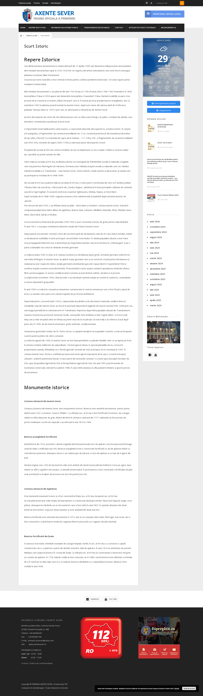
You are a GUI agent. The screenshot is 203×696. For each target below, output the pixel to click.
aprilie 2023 (155, 300)
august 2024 (156, 237)
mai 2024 (154, 253)
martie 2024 (156, 258)
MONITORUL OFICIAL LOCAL (167, 14)
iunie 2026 (155, 221)
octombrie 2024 (157, 226)
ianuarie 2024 (156, 263)
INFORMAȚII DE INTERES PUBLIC (64, 28)
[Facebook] (147, 3)
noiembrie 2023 (157, 274)
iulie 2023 (154, 289)
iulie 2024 (154, 242)
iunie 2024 (155, 247)
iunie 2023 (155, 294)
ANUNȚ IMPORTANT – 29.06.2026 (165, 125)
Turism (37, 3)
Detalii (176, 688)
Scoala (45, 3)
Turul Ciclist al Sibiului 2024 (167, 195)
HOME (22, 28)
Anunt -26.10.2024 (164, 142)
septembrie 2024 (158, 232)
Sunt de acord (189, 688)
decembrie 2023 (158, 268)
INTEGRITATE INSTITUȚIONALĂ (142, 28)
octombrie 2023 (157, 279)
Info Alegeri (56, 3)
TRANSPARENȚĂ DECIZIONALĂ (96, 28)
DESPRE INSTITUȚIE (37, 28)
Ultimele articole (156, 118)
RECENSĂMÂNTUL (168, 28)
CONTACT (119, 28)
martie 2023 (156, 305)
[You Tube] (151, 3)
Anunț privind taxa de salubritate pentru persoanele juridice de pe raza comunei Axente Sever (162, 161)
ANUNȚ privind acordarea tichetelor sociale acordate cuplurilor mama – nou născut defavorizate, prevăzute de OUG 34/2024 (162, 179)
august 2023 (156, 284)
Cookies (24, 663)
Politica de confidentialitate (41, 663)
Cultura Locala (25, 3)
